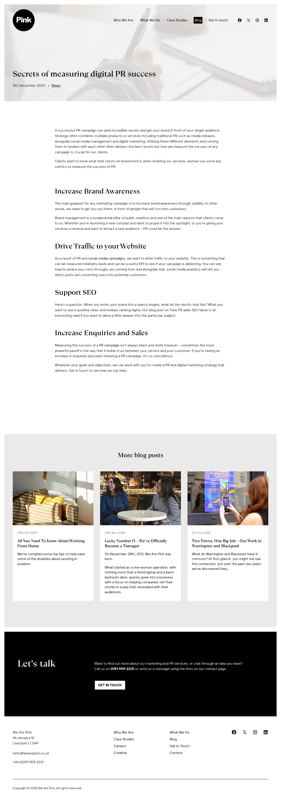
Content (176, 752)
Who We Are (123, 20)
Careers (120, 746)
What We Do (150, 20)
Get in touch (218, 20)
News (56, 85)
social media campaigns (106, 258)
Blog (198, 20)
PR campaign (109, 345)
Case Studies (177, 20)
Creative (120, 752)
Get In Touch (110, 685)
